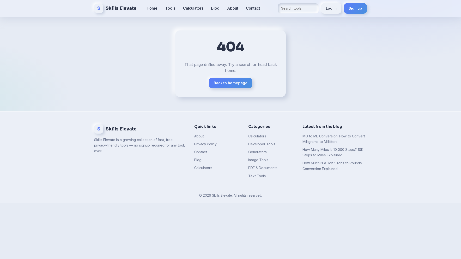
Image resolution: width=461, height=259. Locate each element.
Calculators (193, 8)
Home (152, 8)
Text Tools (257, 176)
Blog (215, 8)
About (232, 8)
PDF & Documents (263, 168)
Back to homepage (231, 83)
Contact (253, 8)
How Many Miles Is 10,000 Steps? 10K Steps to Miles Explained (333, 152)
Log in (331, 8)
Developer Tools (261, 144)
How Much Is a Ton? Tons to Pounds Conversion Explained (332, 166)
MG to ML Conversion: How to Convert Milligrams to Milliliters (334, 139)
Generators (257, 152)
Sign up (355, 8)
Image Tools (258, 160)
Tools (170, 8)
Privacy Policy (205, 144)
